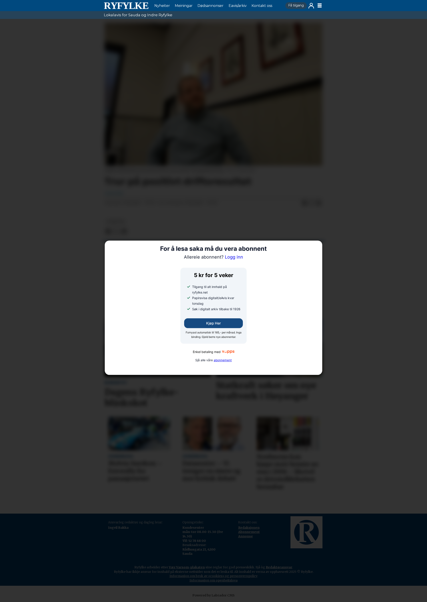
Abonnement (249, 532)
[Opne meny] (319, 5)
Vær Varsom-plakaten (187, 567)
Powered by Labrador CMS (213, 595)
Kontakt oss (262, 6)
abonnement (223, 360)
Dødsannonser (210, 6)
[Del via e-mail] (318, 203)
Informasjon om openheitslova (213, 580)
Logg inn (311, 5)
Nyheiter (162, 6)
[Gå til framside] (126, 5)
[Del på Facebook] (304, 203)
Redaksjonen (249, 528)
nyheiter (115, 222)
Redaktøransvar (279, 567)
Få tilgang (296, 5)
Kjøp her (213, 323)
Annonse (245, 536)
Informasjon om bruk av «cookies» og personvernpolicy (213, 576)
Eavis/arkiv (238, 6)
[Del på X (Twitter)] (311, 203)
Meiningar (184, 6)
